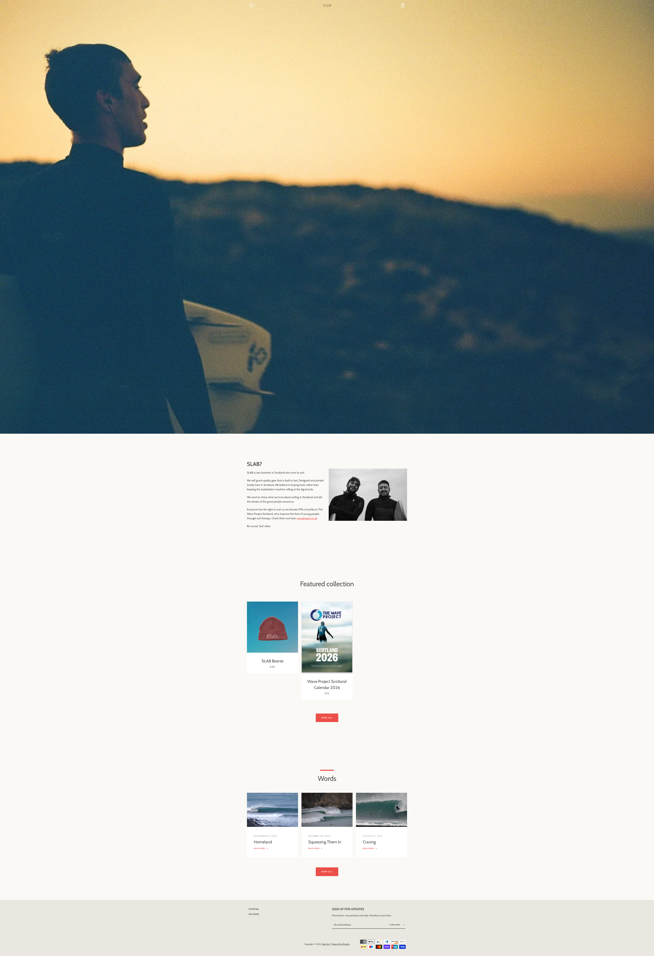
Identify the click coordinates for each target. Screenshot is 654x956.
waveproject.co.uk (307, 518)
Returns (254, 914)
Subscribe (395, 925)
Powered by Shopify (340, 944)
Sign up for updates (348, 909)
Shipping (254, 909)
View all (327, 717)
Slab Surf (326, 944)
